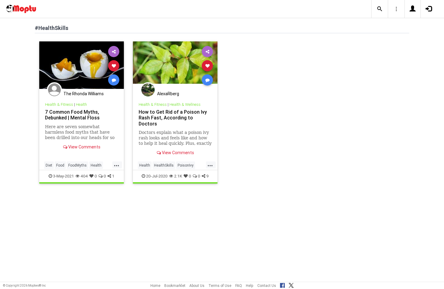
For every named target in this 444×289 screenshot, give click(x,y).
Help (249, 285)
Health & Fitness (59, 104)
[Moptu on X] (291, 284)
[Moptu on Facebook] (282, 284)
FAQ (238, 285)
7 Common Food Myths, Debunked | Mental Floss (72, 115)
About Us (196, 285)
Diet (49, 165)
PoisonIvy (186, 165)
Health (81, 104)
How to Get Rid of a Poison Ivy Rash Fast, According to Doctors (173, 117)
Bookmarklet (174, 285)
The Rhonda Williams (83, 93)
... (116, 164)
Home (155, 285)
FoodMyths (77, 165)
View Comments (83, 147)
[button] (379, 9)
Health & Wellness (185, 104)
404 (84, 176)
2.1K (178, 176)
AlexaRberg (168, 93)
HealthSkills (164, 165)
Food (60, 165)
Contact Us (266, 285)
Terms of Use (219, 285)
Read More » (81, 65)
